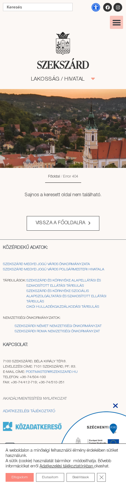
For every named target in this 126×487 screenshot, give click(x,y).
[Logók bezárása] (115, 404)
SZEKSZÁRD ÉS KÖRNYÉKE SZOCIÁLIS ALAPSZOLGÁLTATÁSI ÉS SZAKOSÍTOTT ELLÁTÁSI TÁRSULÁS (66, 296)
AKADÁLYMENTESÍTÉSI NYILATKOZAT (35, 398)
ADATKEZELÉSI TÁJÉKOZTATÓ (29, 411)
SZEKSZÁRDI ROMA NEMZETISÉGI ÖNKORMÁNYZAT (57, 331)
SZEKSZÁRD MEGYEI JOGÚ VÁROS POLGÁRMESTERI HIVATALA (53, 269)
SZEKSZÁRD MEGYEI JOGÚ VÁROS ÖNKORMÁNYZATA (47, 264)
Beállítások (80, 477)
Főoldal (54, 176)
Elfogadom (19, 477)
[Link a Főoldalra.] (63, 65)
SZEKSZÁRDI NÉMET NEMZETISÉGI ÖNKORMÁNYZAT (58, 326)
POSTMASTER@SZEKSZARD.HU (52, 371)
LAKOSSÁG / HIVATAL (61, 79)
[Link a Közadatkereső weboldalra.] (32, 430)
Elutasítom (50, 477)
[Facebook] (107, 7)
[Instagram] (117, 7)
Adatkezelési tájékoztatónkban (67, 466)
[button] (116, 22)
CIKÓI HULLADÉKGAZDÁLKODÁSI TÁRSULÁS (62, 306)
